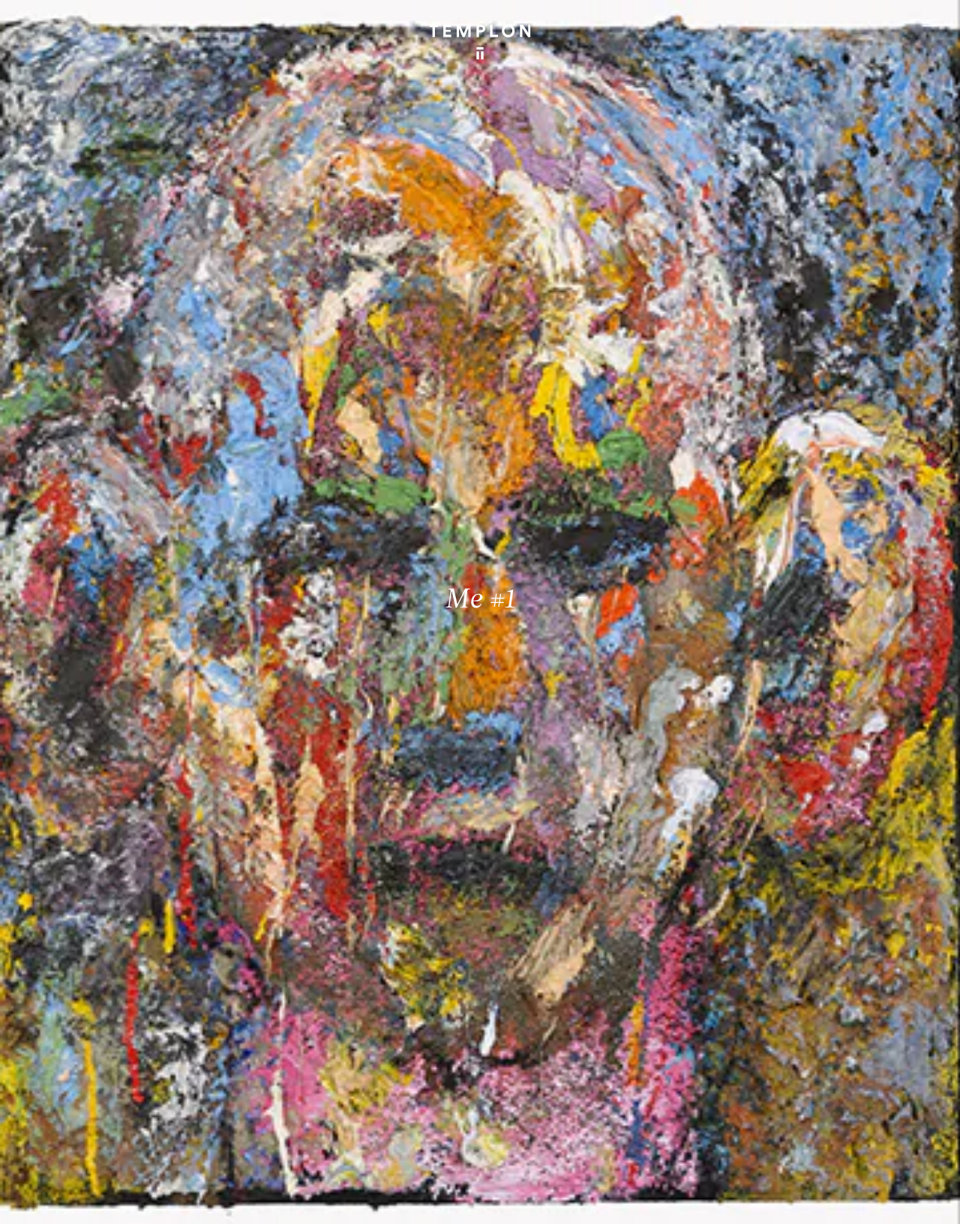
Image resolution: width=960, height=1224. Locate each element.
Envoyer (538, 1098)
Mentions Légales (751, 1200)
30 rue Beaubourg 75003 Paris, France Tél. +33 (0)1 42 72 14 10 (99, 981)
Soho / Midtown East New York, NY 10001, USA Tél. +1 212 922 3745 (338, 1083)
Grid (395, 1200)
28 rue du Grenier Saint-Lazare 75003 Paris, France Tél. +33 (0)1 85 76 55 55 (120, 1083)
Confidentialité (831, 1200)
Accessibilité (902, 1200)
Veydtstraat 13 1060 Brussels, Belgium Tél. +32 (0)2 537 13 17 (330, 981)
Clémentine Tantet (269, 1200)
